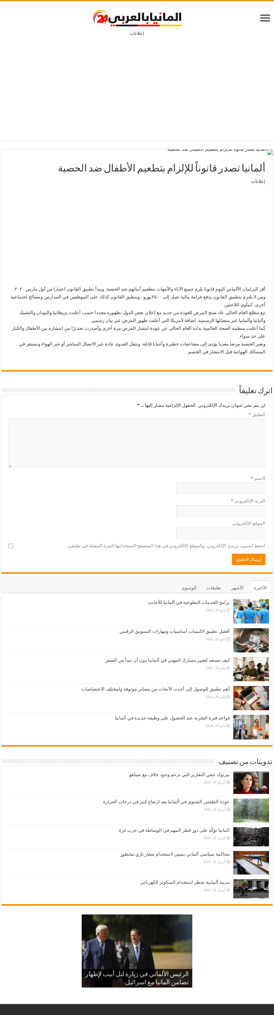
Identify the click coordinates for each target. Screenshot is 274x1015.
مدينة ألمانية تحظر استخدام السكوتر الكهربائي (185, 882)
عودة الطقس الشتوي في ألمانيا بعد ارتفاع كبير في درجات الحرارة (166, 801)
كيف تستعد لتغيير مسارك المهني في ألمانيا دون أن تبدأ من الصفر (167, 660)
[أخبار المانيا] (137, 16)
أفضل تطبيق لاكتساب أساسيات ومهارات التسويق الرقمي (175, 631)
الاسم (258, 478)
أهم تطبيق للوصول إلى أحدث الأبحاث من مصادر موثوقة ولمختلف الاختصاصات (155, 689)
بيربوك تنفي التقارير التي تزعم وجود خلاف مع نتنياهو (179, 774)
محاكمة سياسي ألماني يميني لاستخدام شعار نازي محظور (175, 854)
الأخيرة (260, 587)
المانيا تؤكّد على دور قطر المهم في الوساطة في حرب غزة (174, 830)
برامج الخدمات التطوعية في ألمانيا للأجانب (189, 602)
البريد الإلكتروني (248, 500)
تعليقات (214, 587)
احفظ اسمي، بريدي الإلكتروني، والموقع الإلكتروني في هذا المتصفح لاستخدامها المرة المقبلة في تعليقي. (166, 545)
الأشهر (237, 587)
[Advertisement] (137, 83)
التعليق (257, 414)
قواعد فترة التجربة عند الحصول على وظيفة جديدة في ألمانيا (172, 718)
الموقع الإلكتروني (248, 523)
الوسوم (189, 587)
